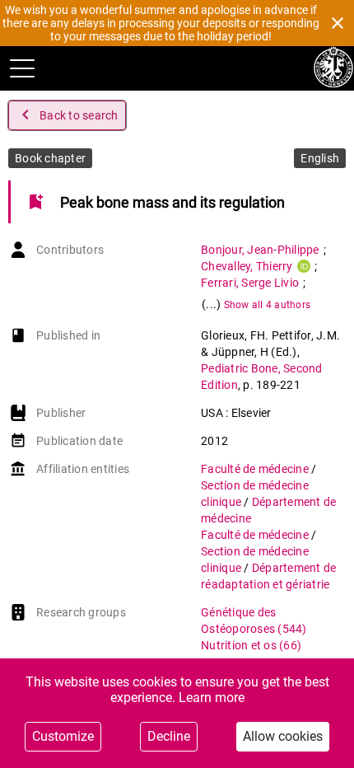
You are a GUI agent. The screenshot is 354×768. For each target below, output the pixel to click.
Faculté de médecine (256, 468)
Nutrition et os (251, 645)
